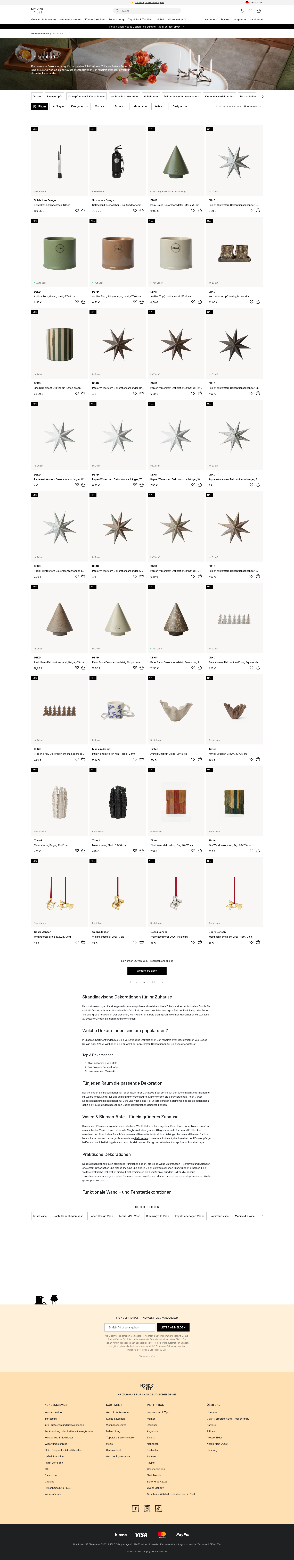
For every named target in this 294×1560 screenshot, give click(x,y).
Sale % (151, 1437)
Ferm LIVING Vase (129, 1216)
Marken (225, 19)
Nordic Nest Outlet (217, 1443)
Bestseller (152, 1450)
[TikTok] (158, 1508)
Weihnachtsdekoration (124, 96)
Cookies (49, 1481)
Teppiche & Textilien (140, 19)
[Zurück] (31, 96)
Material (139, 106)
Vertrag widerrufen (147, 1356)
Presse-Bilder (214, 1437)
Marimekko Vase (245, 1216)
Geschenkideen (156, 1469)
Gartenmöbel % (177, 19)
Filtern (42, 106)
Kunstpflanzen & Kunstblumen (86, 96)
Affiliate (211, 1431)
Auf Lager (58, 106)
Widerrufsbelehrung (56, 1443)
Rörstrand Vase (220, 1216)
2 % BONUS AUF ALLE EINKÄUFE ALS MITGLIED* (150, 2)
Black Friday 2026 (157, 1481)
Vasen (37, 96)
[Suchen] (117, 11)
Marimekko (111, 1071)
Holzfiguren (151, 96)
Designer (178, 106)
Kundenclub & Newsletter (59, 1437)
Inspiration (256, 19)
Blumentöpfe (54, 96)
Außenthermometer (133, 1172)
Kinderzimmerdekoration (219, 96)
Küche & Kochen (95, 19)
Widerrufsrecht (53, 1494)
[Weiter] (262, 96)
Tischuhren (187, 1163)
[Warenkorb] (259, 11)
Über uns (212, 1412)
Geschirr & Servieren (43, 19)
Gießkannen (141, 1138)
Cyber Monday (155, 1487)
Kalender (204, 1163)
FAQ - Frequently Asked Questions (64, 1450)
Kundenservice (53, 1412)
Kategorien (77, 106)
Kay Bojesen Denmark (100, 1067)
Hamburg (212, 1450)
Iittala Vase (40, 1216)
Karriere (211, 1424)
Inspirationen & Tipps (159, 1412)
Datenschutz (52, 1475)
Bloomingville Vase (157, 1216)
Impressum (51, 1418)
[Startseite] (37, 10)
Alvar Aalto (94, 1063)
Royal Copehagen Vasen (190, 1216)
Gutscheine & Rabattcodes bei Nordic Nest (171, 1494)
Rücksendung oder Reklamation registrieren (69, 1431)
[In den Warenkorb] (83, 210)
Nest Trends (154, 1475)
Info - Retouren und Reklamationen (64, 1424)
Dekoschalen (248, 96)
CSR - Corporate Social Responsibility (228, 1418)
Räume (151, 1462)
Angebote (240, 19)
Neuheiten (211, 19)
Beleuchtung (116, 19)
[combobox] (254, 2)
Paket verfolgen (54, 1462)
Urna (90, 1071)
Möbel (160, 19)
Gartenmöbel (113, 1450)
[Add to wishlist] (77, 210)
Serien (158, 106)
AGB (47, 1469)
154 (152, 981)
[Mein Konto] (242, 11)
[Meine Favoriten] (250, 11)
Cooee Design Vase (101, 1216)
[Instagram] (147, 1508)
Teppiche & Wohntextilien (120, 1437)
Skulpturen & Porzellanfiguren (151, 1014)
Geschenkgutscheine (118, 1456)
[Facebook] (135, 1508)
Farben (119, 106)
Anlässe (151, 1456)
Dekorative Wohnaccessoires (181, 96)
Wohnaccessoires (70, 19)
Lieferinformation (54, 1456)
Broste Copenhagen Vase (68, 1216)
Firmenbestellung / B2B (58, 1487)
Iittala (114, 1063)
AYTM (100, 1043)
